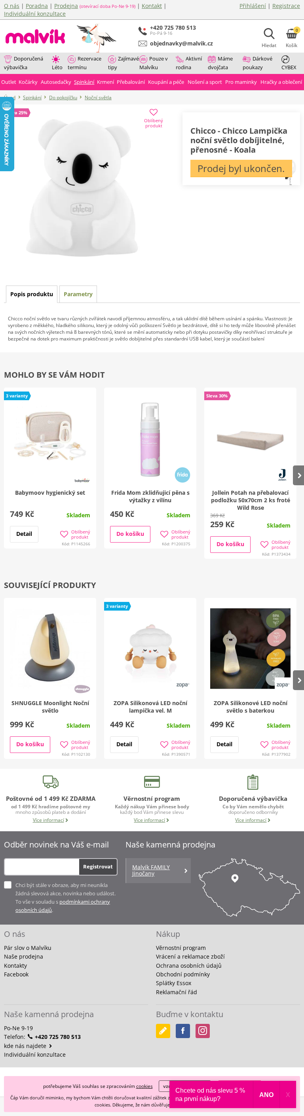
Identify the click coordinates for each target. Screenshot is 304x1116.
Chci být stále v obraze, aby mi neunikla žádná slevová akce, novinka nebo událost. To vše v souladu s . (65, 897)
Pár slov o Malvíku (27, 947)
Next (298, 475)
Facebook (16, 974)
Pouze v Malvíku (153, 63)
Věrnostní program (181, 947)
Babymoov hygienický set (50, 492)
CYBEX (288, 67)
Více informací (48, 820)
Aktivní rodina (189, 63)
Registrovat (98, 866)
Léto (57, 67)
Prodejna (66, 5)
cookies (144, 1086)
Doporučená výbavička (23, 63)
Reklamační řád (176, 992)
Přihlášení (252, 5)
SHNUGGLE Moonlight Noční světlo (50, 706)
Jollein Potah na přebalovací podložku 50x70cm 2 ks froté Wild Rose (250, 500)
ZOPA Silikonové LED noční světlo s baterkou (250, 706)
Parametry (78, 294)
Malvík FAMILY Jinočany (151, 870)
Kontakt (152, 5)
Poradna (37, 5)
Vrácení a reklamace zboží (190, 956)
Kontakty (15, 965)
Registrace (286, 5)
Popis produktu (31, 294)
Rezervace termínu (84, 63)
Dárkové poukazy (257, 63)
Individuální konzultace (35, 13)
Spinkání (32, 97)
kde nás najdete (26, 1046)
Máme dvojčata (220, 63)
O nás (11, 5)
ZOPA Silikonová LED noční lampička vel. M (150, 706)
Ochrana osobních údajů (189, 965)
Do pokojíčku (63, 97)
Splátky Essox (173, 983)
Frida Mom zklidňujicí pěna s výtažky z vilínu (150, 496)
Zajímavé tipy (123, 63)
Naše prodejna (23, 956)
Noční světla (98, 97)
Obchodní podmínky (183, 974)
